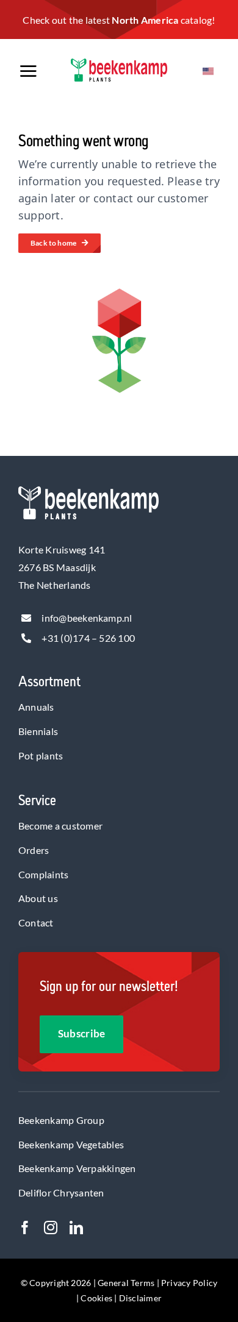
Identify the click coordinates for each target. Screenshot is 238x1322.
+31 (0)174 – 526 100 (88, 638)
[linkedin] (76, 1227)
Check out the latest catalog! (119, 20)
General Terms (127, 1283)
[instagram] (50, 1227)
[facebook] (25, 1227)
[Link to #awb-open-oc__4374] (37, 71)
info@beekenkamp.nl (86, 618)
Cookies (96, 1298)
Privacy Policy (189, 1283)
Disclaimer (140, 1298)
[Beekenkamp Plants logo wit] (88, 491)
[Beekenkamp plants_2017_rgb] (119, 63)
